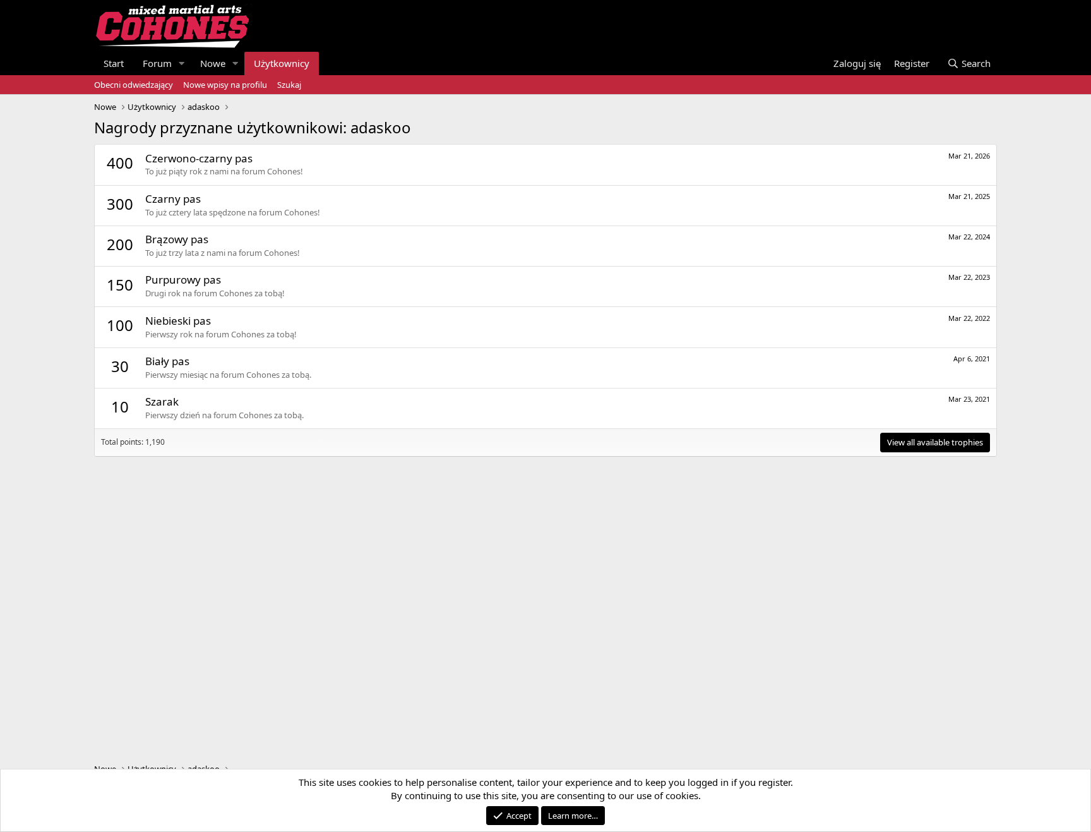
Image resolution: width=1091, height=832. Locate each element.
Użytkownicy (281, 63)
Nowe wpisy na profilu (225, 84)
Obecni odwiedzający (133, 84)
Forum (157, 63)
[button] (182, 63)
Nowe (212, 63)
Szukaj (289, 84)
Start (114, 63)
